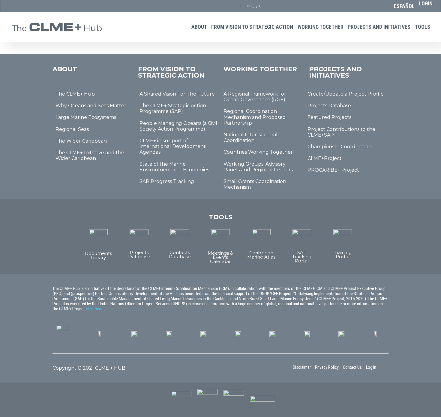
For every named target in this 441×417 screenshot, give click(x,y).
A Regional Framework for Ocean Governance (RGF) (255, 96)
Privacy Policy (327, 367)
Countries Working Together (258, 152)
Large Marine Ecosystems (86, 117)
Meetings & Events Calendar (220, 257)
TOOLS (422, 27)
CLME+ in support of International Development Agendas (173, 146)
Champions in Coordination (340, 146)
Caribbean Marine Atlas (261, 255)
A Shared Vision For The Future (177, 94)
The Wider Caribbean (81, 141)
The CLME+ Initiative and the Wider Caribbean (90, 155)
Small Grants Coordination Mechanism (255, 184)
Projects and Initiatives (379, 27)
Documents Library (98, 255)
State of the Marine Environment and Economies (174, 167)
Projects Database (329, 105)
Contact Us (352, 367)
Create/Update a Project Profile (346, 94)
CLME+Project (325, 158)
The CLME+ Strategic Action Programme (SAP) (173, 108)
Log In (371, 367)
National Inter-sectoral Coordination (251, 137)
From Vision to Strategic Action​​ (252, 27)
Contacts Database (180, 254)
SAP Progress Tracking (167, 181)
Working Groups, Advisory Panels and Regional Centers (258, 167)
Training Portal (343, 254)
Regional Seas (72, 129)
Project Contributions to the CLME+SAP (341, 132)
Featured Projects (329, 117)
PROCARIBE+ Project (333, 170)
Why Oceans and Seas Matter (91, 105)
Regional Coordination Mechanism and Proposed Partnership (255, 117)
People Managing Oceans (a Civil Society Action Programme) (178, 126)
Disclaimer (302, 367)
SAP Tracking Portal (301, 257)
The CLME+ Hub (75, 94)
